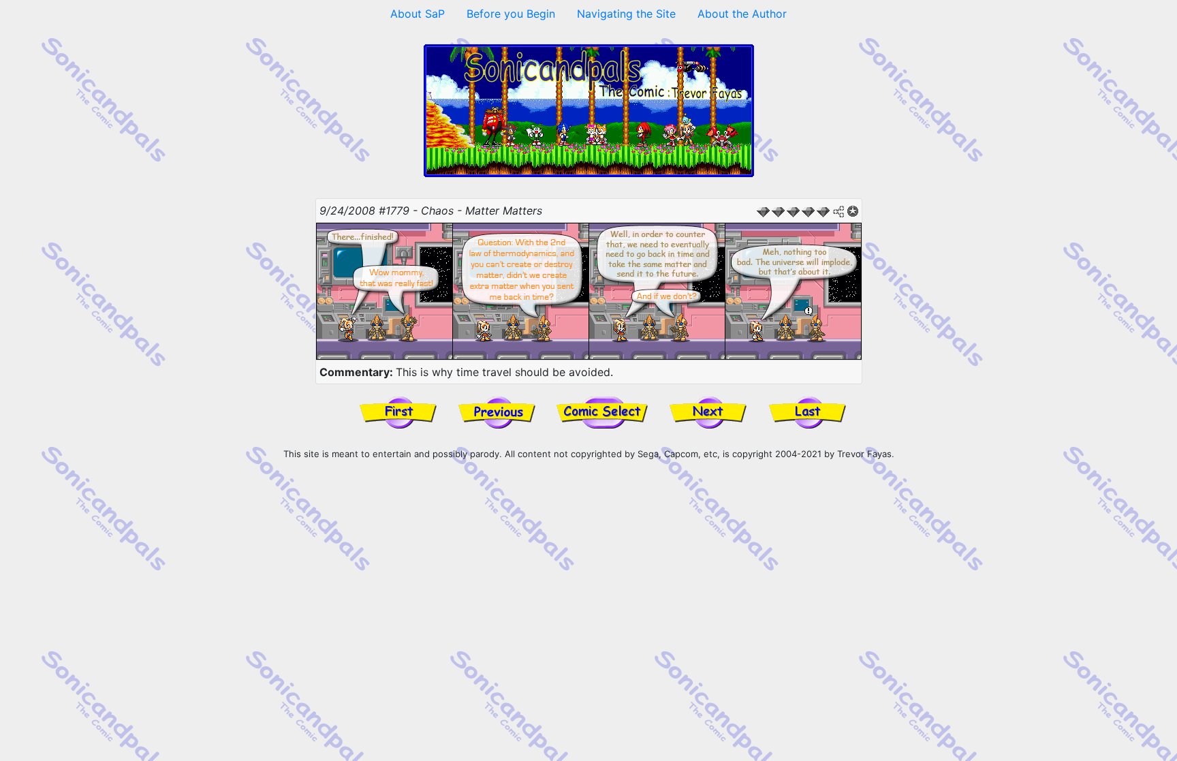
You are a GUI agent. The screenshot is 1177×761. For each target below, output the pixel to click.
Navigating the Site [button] (626, 13)
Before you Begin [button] (511, 13)
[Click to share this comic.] (839, 212)
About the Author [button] (742, 13)
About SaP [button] (417, 13)
